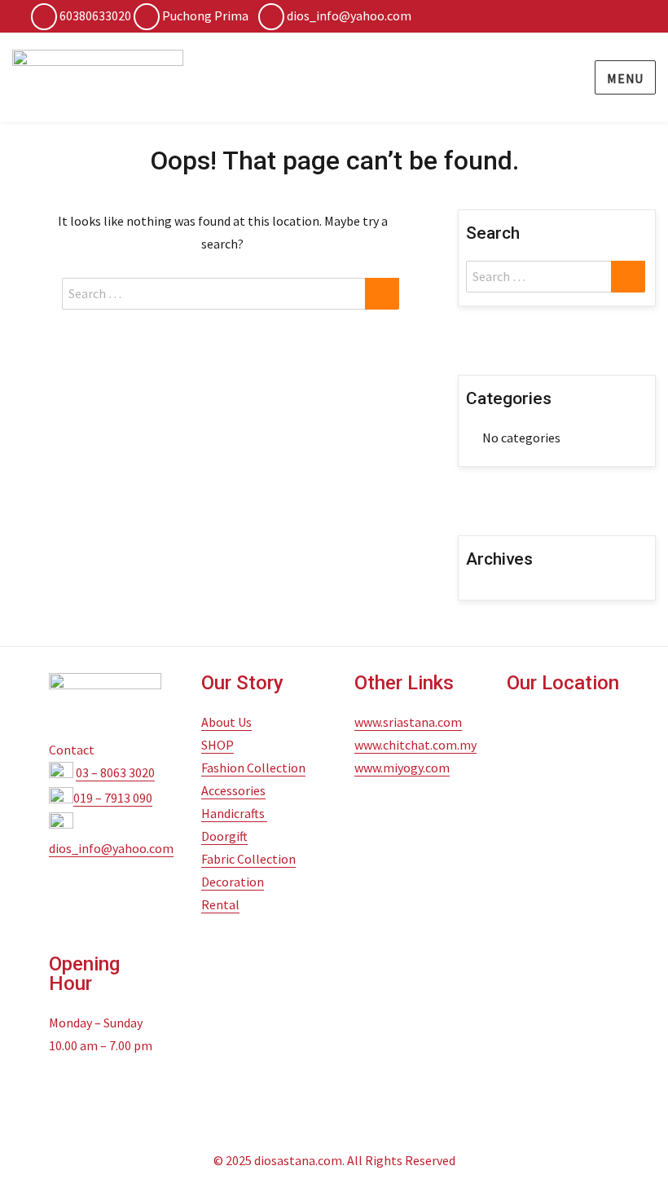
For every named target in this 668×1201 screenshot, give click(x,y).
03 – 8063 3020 (115, 772)
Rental (220, 904)
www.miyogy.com (402, 767)
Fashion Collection (253, 767)
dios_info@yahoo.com (349, 15)
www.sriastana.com (408, 722)
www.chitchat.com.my (415, 745)
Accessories (233, 790)
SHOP (217, 745)
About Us (226, 722)
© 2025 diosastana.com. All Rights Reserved (334, 1160)
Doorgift (224, 836)
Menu (625, 78)
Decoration (232, 881)
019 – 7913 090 (112, 798)
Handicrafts (234, 813)
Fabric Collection (248, 859)
